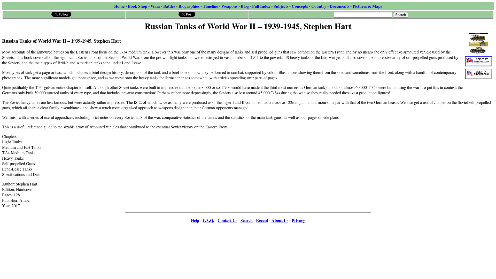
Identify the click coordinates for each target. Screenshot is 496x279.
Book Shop (137, 6)
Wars (155, 6)
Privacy (298, 220)
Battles (169, 6)
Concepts (300, 6)
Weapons (229, 6)
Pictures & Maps (367, 6)
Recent (262, 220)
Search (247, 220)
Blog (245, 6)
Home (119, 6)
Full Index (261, 6)
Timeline (210, 6)
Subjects (281, 6)
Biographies (189, 6)
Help (195, 220)
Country (318, 6)
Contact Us (227, 220)
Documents (339, 6)
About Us (280, 220)
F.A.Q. (208, 220)
